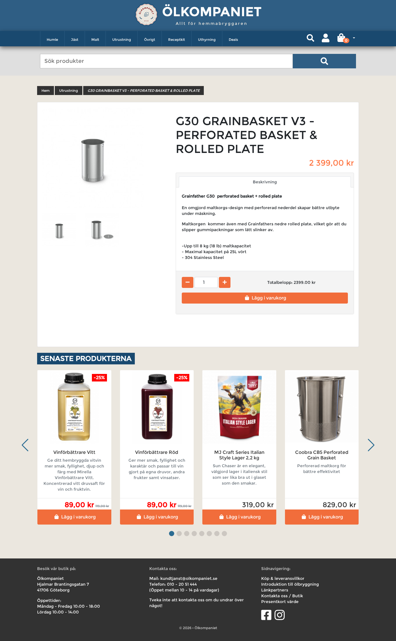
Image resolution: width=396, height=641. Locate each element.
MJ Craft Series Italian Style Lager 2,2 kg (239, 455)
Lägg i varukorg (269, 298)
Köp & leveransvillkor (282, 578)
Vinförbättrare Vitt (74, 452)
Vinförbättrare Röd (156, 452)
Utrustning (121, 39)
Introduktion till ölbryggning (290, 584)
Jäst (74, 39)
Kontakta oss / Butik (282, 595)
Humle (52, 39)
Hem (45, 90)
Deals (233, 39)
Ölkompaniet (211, 11)
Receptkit (176, 39)
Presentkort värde (280, 601)
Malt (95, 39)
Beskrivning (265, 182)
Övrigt (149, 39)
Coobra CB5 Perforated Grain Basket (321, 455)
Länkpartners (274, 590)
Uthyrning (207, 39)
